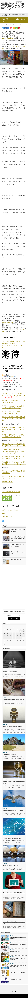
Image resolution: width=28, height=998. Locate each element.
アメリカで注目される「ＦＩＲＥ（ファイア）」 (14, 810)
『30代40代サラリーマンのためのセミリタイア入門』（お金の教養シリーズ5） (14, 395)
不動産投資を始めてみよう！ (9, 754)
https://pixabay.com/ (8, 39)
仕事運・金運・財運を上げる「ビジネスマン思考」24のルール (18, 966)
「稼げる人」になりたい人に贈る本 (17, 972)
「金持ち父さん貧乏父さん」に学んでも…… (8, 612)
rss (17, 2)
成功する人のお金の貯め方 (15, 951)
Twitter (4, 513)
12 (10, 635)
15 (20, 635)
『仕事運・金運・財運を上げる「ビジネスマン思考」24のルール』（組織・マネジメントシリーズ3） (14, 451)
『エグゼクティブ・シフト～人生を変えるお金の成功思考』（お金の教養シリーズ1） (13, 418)
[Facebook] (15, 991)
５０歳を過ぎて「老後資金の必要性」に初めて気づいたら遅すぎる (18, 538)
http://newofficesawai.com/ (10, 510)
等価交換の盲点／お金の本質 (19, 612)
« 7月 (4, 644)
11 (7, 635)
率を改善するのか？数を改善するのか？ (12, 838)
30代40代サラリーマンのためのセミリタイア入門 (18, 938)
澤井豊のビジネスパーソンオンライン (12, 6)
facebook (21, 2)
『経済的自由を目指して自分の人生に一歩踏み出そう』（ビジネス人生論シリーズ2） (13, 429)
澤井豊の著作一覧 (7, 482)
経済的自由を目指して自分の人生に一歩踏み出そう (18, 959)
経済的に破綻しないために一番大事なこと (18, 530)
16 (23, 635)
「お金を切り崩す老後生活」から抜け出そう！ (13, 699)
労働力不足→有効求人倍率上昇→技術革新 (12, 726)
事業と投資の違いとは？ (16, 559)
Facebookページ (7, 517)
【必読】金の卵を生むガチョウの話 (11, 865)
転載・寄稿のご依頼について (11, 492)
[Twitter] (13, 991)
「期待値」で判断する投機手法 (10, 672)
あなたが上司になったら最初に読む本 (18, 944)
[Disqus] (14, 587)
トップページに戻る (14, 618)
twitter (19, 2)
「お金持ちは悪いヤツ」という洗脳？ (18, 552)
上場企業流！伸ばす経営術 (15, 979)
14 (17, 635)
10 (4, 635)
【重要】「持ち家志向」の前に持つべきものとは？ (18, 545)
